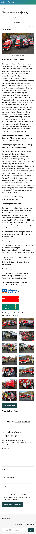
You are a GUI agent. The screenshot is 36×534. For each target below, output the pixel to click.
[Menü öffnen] (34, 2)
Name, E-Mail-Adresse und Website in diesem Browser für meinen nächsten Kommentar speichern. (17, 497)
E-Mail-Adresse (8, 478)
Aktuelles (18, 421)
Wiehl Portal (7, 2)
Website (4, 486)
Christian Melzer (12, 411)
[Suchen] (31, 530)
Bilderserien (26, 421)
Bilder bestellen (9, 405)
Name (4, 469)
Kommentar (6, 449)
